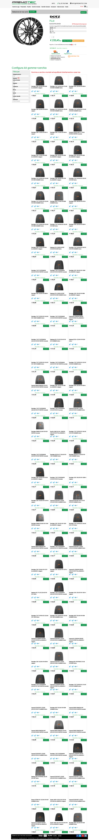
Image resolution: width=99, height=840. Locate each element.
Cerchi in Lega (15, 6)
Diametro (15, 78)
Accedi (81, 6)
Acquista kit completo (78, 40)
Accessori (53, 6)
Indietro (84, 12)
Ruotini (29, 6)
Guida (66, 6)
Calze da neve (60, 6)
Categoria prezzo (17, 74)
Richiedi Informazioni (80, 24)
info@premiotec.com (79, 3)
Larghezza (15, 86)
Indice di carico (16, 80)
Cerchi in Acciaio (36, 6)
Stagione (15, 83)
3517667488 (64, 3)
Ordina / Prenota (66, 40)
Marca (14, 89)
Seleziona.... (32, 11)
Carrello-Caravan (45, 6)
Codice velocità (16, 96)
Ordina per (15, 99)
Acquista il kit (46, 95)
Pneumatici (23, 6)
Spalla (14, 93)
